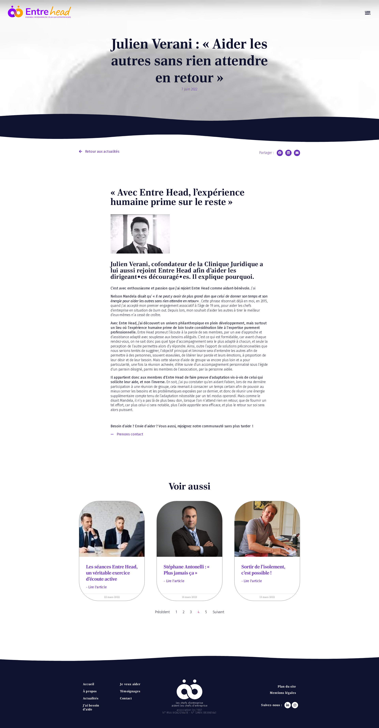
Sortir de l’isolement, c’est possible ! (263, 570)
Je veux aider (130, 684)
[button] (99, 151)
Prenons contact (130, 434)
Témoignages (130, 691)
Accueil (88, 684)
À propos (90, 691)
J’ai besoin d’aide (91, 707)
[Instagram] (295, 705)
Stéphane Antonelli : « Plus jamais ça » (186, 570)
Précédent (162, 612)
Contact (126, 698)
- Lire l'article (96, 587)
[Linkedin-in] (287, 705)
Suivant (218, 612)
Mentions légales (283, 693)
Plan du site (287, 686)
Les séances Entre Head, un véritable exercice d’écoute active (111, 573)
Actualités (91, 698)
